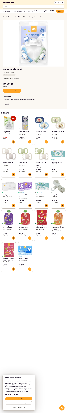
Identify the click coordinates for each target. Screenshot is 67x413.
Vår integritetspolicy (11, 394)
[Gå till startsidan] (8, 2)
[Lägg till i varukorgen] (13, 141)
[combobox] (34, 6)
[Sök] (4, 7)
